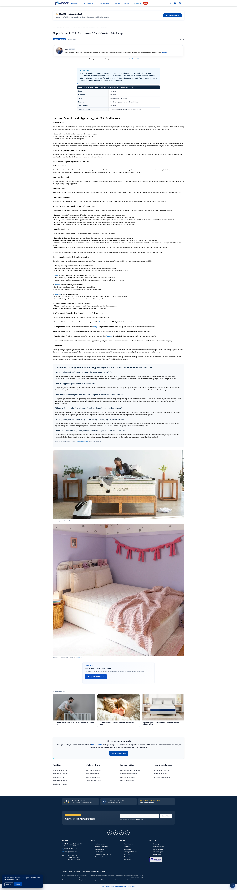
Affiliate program (158, 852)
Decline (8, 884)
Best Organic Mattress (60, 784)
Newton (57, 285)
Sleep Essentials (88, 3)
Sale (145, 3)
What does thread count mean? (130, 770)
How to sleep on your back (128, 773)
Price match (127, 854)
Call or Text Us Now (118, 753)
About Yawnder (129, 844)
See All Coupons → (172, 15)
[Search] (170, 3)
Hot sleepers (99, 852)
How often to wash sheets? (162, 777)
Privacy (64, 871)
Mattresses (74, 3)
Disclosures (77, 871)
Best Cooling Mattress (93, 770)
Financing (127, 857)
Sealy (57, 275)
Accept (18, 884)
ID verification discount (98, 871)
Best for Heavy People (60, 780)
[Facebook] (115, 832)
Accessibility (86, 871)
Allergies (61, 28)
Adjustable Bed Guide (93, 780)
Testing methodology (130, 852)
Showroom (137, 3)
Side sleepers (99, 849)
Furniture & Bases (103, 3)
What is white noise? (127, 780)
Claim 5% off (166, 816)
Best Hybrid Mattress (93, 777)
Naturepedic (79, 657)
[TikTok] (127, 832)
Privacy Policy (139, 819)
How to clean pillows (160, 773)
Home (54, 28)
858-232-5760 (96, 745)
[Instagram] (109, 832)
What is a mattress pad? (128, 777)
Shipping (156, 844)
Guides (126, 3)
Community (127, 846)
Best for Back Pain (59, 777)
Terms (70, 871)
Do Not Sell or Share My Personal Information (113, 886)
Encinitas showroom (83, 441)
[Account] (175, 3)
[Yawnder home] (62, 3)
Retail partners (157, 854)
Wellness (117, 3)
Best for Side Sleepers (60, 773)
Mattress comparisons (102, 846)
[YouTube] (121, 832)
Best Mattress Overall (60, 770)
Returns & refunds (158, 846)
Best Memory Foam (92, 773)
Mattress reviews (100, 844)
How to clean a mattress (161, 770)
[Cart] (180, 3)
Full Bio (164, 52)
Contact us (127, 849)
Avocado (58, 294)
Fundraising (127, 859)
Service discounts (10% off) (103, 854)
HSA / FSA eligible (158, 849)
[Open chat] (232, 885)
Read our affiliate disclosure (138, 59)
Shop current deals (96, 676)
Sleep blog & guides (101, 857)
